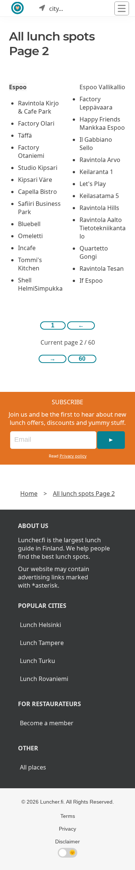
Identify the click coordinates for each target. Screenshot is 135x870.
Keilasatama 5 (99, 196)
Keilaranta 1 (96, 172)
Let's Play (93, 184)
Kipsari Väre (35, 180)
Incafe (27, 248)
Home (29, 493)
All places (33, 767)
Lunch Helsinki (40, 625)
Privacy (67, 829)
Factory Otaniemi (31, 151)
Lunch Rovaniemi (44, 679)
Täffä (25, 135)
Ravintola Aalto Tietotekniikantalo (103, 228)
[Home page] (17, 8)
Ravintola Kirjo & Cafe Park (38, 107)
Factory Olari (36, 123)
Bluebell (29, 224)
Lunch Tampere (42, 643)
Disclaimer (67, 841)
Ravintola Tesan (102, 268)
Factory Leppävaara (96, 103)
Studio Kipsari (37, 168)
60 (82, 359)
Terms (67, 816)
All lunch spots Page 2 (84, 493)
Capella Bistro (37, 192)
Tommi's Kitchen (30, 264)
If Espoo (91, 280)
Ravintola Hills (99, 208)
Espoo (18, 87)
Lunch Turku (37, 661)
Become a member (47, 723)
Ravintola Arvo (100, 160)
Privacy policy (73, 456)
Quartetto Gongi (94, 252)
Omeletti (30, 236)
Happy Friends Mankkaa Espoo (102, 123)
